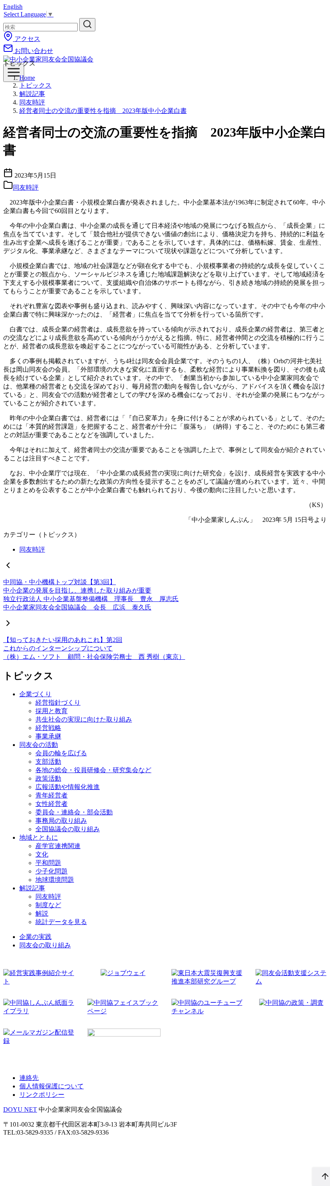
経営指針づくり (57, 702)
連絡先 (29, 1077)
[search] (87, 24)
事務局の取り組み (61, 820)
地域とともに (38, 837)
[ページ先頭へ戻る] (321, 1177)
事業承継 (48, 736)
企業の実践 (35, 936)
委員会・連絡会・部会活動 (74, 812)
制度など (48, 905)
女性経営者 (51, 803)
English (13, 6)
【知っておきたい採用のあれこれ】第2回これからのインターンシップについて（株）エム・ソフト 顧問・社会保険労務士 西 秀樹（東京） (94, 648)
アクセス (26, 38)
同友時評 (32, 102)
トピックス (35, 85)
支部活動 (48, 761)
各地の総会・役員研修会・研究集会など (93, 770)
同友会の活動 (38, 744)
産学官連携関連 (57, 845)
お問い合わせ (33, 50)
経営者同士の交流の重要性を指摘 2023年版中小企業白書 (103, 110)
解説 (41, 913)
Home (27, 77)
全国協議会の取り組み (67, 829)
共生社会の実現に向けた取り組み (83, 719)
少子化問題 (51, 871)
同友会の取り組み (45, 945)
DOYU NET (20, 1109)
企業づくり (35, 694)
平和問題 (48, 862)
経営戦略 (48, 727)
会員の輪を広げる (61, 753)
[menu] (13, 73)
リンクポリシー (41, 1094)
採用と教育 (51, 711)
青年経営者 (51, 795)
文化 (41, 854)
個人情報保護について (51, 1086)
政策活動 (48, 778)
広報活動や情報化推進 (67, 786)
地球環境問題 (54, 879)
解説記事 (32, 93)
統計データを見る (61, 921)
